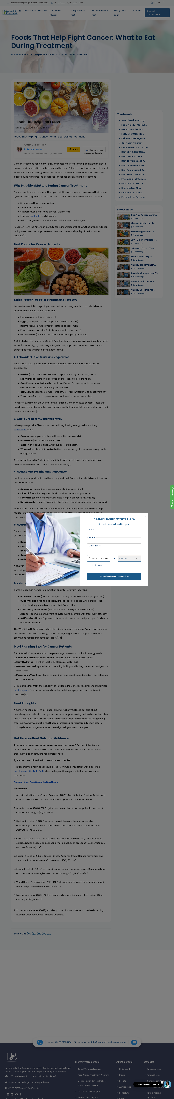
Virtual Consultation (100, 558)
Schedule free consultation (114, 576)
